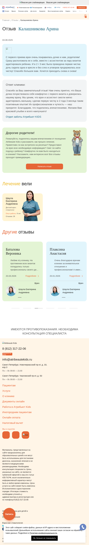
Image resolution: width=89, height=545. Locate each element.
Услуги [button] (6, 390)
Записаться (81, 7)
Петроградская (37, 7)
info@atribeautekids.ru (17, 359)
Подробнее (30, 276)
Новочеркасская (24, 7)
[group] (22, 204)
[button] (86, 11)
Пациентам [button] (9, 385)
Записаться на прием (6, 354)
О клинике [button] (8, 396)
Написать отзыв (44, 166)
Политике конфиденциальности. (43, 533)
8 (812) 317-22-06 (68, 7)
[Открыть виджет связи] (82, 527)
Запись (9, 514)
